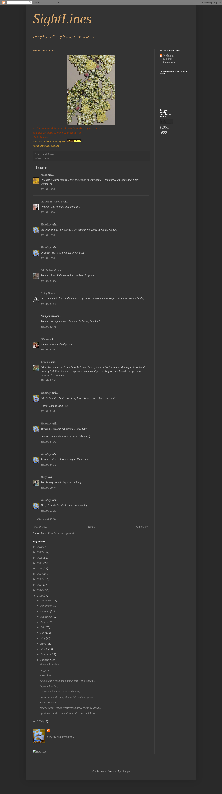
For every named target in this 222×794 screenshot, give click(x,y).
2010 (40, 590)
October (45, 611)
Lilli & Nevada (49, 270)
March (44, 649)
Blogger (125, 771)
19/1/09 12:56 (48, 380)
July (43, 627)
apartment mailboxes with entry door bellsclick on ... (68, 713)
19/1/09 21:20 (48, 510)
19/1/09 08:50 (48, 211)
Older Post (142, 526)
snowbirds (45, 675)
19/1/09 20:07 (48, 487)
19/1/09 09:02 (48, 257)
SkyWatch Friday (49, 664)
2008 (40, 721)
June (43, 632)
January (45, 659)
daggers (44, 670)
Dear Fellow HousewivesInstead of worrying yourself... (70, 707)
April (43, 643)
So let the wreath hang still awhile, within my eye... (67, 697)
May (43, 638)
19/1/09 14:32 (48, 410)
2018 (40, 546)
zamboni (167, 58)
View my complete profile (60, 736)
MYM (44, 174)
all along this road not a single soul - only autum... (67, 680)
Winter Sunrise (48, 702)
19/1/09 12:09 (48, 349)
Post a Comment (46, 518)
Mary (44, 477)
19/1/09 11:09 (48, 280)
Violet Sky (168, 55)
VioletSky (46, 224)
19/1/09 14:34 (48, 441)
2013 (40, 573)
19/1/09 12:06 (48, 326)
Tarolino (45, 362)
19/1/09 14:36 (48, 464)
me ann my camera (51, 201)
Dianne (45, 339)
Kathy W (45, 293)
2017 (40, 552)
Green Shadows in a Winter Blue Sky (60, 691)
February (46, 654)
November (46, 605)
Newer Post (40, 526)
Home (91, 526)
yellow (45, 158)
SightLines (62, 18)
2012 (40, 579)
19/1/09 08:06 (48, 189)
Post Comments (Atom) (61, 533)
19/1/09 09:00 (48, 235)
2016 (40, 557)
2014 (40, 568)
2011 (40, 584)
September (46, 616)
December (46, 600)
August (44, 621)
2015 (40, 563)
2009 (40, 595)
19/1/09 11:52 (48, 303)
